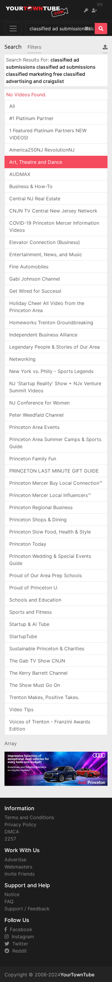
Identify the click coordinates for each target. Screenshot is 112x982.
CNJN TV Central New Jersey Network (53, 211)
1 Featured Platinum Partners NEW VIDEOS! (48, 134)
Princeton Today (27, 544)
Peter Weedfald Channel (36, 415)
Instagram (21, 936)
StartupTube (23, 636)
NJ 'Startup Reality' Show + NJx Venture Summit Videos (55, 387)
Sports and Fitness (30, 612)
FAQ (8, 901)
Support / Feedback (27, 909)
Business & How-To (31, 186)
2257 (10, 839)
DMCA (11, 832)
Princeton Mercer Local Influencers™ (50, 495)
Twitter (18, 944)
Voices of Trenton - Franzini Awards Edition (49, 725)
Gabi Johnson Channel (34, 279)
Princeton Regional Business (41, 507)
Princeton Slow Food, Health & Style (50, 532)
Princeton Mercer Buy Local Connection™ (55, 483)
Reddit (18, 951)
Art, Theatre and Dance (35, 162)
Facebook (19, 929)
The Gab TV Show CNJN (37, 661)
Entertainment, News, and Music (45, 254)
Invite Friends (19, 874)
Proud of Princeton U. (33, 588)
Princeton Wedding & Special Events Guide (50, 559)
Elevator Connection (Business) (44, 242)
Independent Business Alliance (43, 335)
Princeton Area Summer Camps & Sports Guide (55, 442)
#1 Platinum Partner (31, 118)
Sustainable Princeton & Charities (46, 648)
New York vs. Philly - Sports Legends (51, 371)
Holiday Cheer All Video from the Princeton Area (46, 306)
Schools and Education (35, 600)
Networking (22, 359)
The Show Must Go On (34, 685)
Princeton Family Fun (32, 459)
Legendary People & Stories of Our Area (54, 347)
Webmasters (18, 867)
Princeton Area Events (34, 427)
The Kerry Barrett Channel (38, 673)
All (12, 106)
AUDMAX (19, 174)
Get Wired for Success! (35, 291)
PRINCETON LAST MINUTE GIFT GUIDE (54, 471)
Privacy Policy (20, 824)
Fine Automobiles (28, 267)
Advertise (15, 860)
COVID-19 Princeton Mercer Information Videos (54, 226)
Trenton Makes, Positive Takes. (44, 697)
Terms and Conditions (29, 817)
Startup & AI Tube (29, 624)
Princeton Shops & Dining (38, 520)
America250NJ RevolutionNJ (42, 150)
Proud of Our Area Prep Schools (45, 575)
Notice (11, 894)
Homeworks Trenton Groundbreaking (51, 322)
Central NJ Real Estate (34, 199)
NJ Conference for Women (39, 403)
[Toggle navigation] (13, 28)
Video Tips (21, 709)
